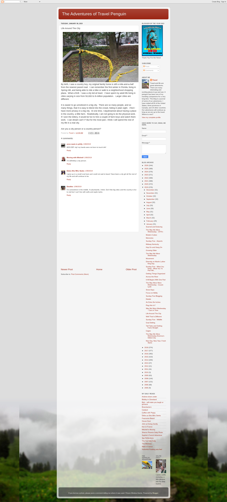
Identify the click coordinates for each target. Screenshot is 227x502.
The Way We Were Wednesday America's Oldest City (155, 336)
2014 (146, 360)
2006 (146, 385)
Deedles (70, 186)
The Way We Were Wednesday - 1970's (154, 231)
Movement (150, 258)
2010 (146, 372)
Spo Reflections (148, 438)
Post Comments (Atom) (80, 274)
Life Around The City (153, 313)
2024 (146, 172)
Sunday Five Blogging (154, 296)
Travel (155, 80)
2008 (146, 378)
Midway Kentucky (152, 244)
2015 (146, 357)
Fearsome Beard (148, 418)
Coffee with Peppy (148, 413)
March (149, 218)
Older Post (131, 269)
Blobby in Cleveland (149, 399)
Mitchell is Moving (148, 430)
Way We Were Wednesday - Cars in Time (156, 309)
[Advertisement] (98, 250)
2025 (146, 169)
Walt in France (147, 446)
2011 (146, 369)
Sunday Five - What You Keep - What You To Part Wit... (155, 268)
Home (99, 269)
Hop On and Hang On (154, 247)
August (149, 202)
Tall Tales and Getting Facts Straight (154, 327)
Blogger (155, 493)
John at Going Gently (150, 424)
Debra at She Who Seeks (151, 415)
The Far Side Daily (149, 441)
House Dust (146, 421)
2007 (146, 382)
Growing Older (151, 250)
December (150, 190)
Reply (69, 150)
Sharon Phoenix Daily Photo (152, 432)
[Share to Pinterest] (98, 133)
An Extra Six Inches (153, 302)
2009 (146, 375)
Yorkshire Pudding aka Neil (152, 449)
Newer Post (67, 269)
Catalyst (145, 410)
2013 (146, 363)
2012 (146, 366)
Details (148, 299)
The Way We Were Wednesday (153, 254)
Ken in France (147, 427)
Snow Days (150, 290)
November (150, 193)
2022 (146, 178)
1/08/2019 (87, 144)
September (150, 199)
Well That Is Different (154, 316)
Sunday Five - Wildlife (154, 320)
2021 (146, 181)
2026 (146, 165)
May (148, 212)
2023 (146, 175)
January (149, 224)
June (148, 208)
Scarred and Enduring (154, 227)
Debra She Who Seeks (75, 171)
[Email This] (89, 133)
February (150, 221)
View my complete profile (151, 117)
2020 (146, 184)
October (149, 196)
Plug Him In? (150, 305)
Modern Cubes (151, 235)
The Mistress (147, 444)
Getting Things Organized (155, 274)
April (148, 215)
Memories (149, 238)
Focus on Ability (152, 293)
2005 (146, 388)
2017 (146, 351)
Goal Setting (150, 323)
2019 (146, 187)
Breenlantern (147, 407)
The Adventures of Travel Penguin (94, 13)
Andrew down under (149, 397)
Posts (147, 66)
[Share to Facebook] (96, 133)
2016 (146, 354)
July (148, 205)
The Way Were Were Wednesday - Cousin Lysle (154, 285)
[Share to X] (94, 133)
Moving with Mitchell (75, 157)
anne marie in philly (75, 144)
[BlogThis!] (91, 133)
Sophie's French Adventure (152, 435)
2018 (146, 347)
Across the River (152, 277)
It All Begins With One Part (156, 280)
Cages (148, 331)
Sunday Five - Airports (154, 241)
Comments (149, 70)
